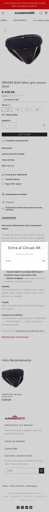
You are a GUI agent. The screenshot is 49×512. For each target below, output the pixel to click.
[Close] (43, 246)
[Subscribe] (43, 261)
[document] (24, 256)
